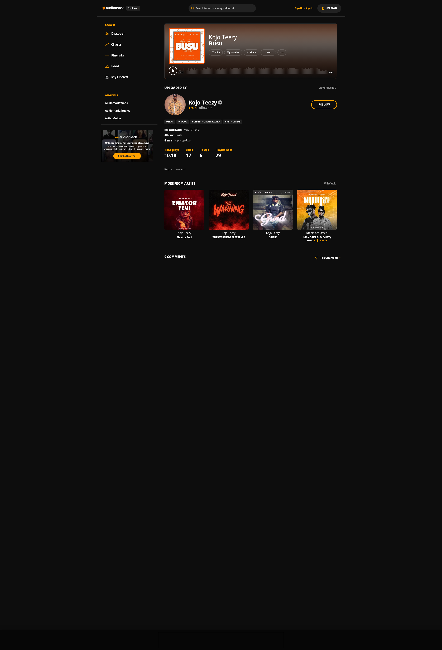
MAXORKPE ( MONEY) (317, 237)
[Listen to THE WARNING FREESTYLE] (229, 210)
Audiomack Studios (117, 110)
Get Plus (133, 8)
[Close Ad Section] (149, 134)
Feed (115, 66)
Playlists (117, 55)
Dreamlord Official (317, 233)
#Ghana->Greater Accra (206, 121)
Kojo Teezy (203, 102)
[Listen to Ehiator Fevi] (184, 210)
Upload (331, 8)
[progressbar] (256, 70)
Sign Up (299, 8)
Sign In (309, 8)
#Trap (169, 121)
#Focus (182, 121)
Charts (116, 44)
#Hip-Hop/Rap (232, 121)
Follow (324, 104)
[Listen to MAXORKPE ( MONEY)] (317, 210)
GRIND (273, 237)
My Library (119, 77)
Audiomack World (116, 103)
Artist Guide (113, 118)
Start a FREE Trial (127, 155)
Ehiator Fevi (184, 237)
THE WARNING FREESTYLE (228, 237)
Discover (118, 33)
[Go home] (112, 8)
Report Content (175, 169)
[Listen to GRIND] (273, 210)
